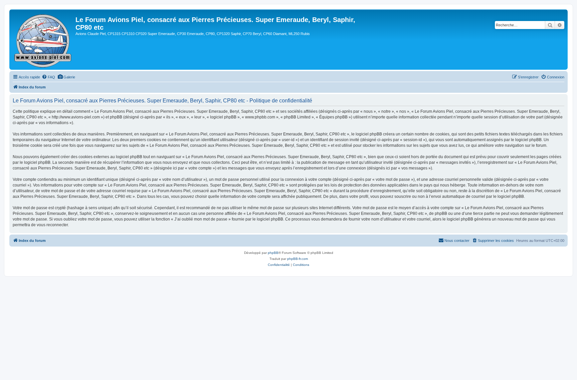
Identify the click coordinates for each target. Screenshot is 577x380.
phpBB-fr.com (297, 259)
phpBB (273, 253)
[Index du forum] (43, 39)
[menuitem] (48, 77)
